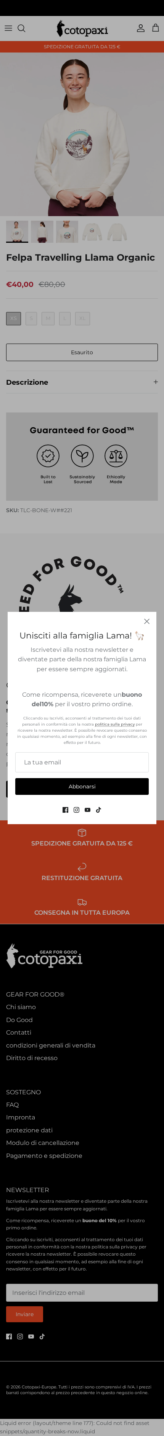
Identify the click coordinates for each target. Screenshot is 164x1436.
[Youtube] (87, 810)
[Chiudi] (146, 621)
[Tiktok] (98, 810)
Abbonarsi (82, 786)
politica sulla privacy (115, 724)
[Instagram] (76, 810)
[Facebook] (65, 810)
